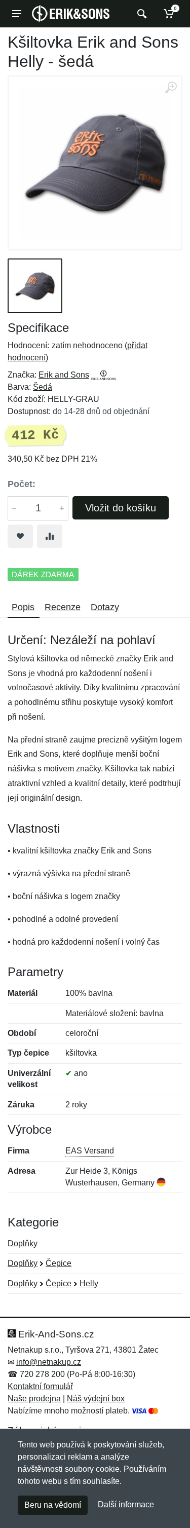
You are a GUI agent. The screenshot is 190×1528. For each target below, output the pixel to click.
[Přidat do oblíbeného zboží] (20, 536)
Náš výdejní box (96, 1398)
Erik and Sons (64, 374)
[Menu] (17, 14)
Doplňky (22, 1243)
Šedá (42, 387)
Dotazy (105, 607)
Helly (89, 1283)
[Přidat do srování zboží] (49, 536)
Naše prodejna (34, 1398)
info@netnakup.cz (48, 1362)
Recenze (63, 607)
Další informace (126, 1504)
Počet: (21, 484)
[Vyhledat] (140, 13)
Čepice (58, 1263)
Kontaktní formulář (40, 1386)
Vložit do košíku (120, 507)
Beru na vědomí (52, 1505)
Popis (23, 607)
